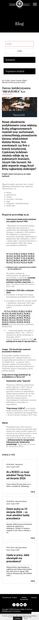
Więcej (25, 618)
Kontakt (34, 597)
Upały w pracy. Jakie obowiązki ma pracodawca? (17, 558)
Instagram (17, 604)
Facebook (14, 604)
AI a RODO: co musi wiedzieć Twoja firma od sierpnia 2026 (18, 475)
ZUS (23, 82)
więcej (33, 492)
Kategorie (10, 59)
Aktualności (6, 82)
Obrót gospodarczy (16, 82)
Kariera (14, 597)
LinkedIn (25, 604)
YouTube (21, 604)
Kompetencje (6, 597)
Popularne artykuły (15, 71)
